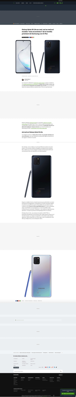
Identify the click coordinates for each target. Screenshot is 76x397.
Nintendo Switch (45, 23)
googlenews (60, 3)
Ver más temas (16, 367)
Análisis (23, 358)
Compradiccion (52, 381)
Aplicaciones (32, 361)
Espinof (29, 380)
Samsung (54, 23)
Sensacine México (30, 390)
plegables (50, 23)
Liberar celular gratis (58, 352)
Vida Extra (22, 380)
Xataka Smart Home (15, 383)
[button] (27, 79)
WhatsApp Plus (45, 352)
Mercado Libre (28, 23)
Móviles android (33, 363)
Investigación (16, 358)
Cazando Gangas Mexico (33, 359)
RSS (51, 367)
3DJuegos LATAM (23, 390)
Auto (30, 3)
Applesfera (15, 381)
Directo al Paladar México (37, 390)
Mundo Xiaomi (16, 384)
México (15, 365)
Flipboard (32, 37)
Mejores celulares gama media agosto (25, 352)
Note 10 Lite (40, 300)
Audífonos (61, 23)
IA (41, 23)
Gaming (22, 3)
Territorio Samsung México (38, 3)
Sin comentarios (25, 37)
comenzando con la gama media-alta (39, 128)
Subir (60, 374)
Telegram (49, 367)
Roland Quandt (33, 122)
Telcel (31, 365)
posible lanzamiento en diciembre (30, 84)
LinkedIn (54, 367)
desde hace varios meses (39, 82)
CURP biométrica (51, 352)
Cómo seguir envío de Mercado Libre (37, 352)
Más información (44, 396)
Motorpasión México (44, 390)
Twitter (55, 3)
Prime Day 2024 (16, 363)
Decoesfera (51, 380)
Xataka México (16, 390)
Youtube (57, 3)
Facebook (54, 3)
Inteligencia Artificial (37, 23)
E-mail (33, 37)
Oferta (32, 23)
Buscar (61, 371)
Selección (18, 3)
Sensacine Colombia (29, 391)
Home (27, 3)
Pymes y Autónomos (58, 380)
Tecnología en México (25, 363)
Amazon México (22, 23)
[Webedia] (60, 0)
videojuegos (24, 365)
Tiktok (62, 3)
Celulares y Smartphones (29, 300)
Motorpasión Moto (45, 380)
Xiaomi (57, 23)
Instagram (59, 3)
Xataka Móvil (15, 380)
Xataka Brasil (15, 391)
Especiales (15, 361)
